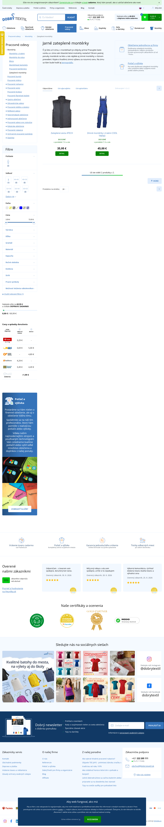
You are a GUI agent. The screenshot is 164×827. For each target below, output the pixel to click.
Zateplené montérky (17, 72)
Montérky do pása (17, 57)
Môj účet (158, 8)
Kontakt (91, 8)
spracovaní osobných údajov (132, 733)
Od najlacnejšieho (64, 88)
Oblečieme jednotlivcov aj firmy (143, 45)
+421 (96, 17)
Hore (155, 181)
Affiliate (45, 778)
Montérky (29, 36)
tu (79, 819)
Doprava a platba (22, 8)
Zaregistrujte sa (66, 2)
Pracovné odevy (14, 36)
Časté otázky (7, 8)
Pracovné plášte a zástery (18, 107)
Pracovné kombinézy (18, 69)
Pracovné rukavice (15, 130)
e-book (85, 2)
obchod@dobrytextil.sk (143, 766)
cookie (60, 809)
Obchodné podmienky (11, 762)
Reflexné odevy (13, 111)
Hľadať (71, 17)
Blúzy (11, 61)
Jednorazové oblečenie (17, 118)
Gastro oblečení (14, 99)
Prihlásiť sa (154, 725)
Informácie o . (126, 733)
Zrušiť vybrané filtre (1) (14, 294)
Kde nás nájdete (144, 774)
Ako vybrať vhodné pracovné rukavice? (98, 758)
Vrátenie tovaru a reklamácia (14, 770)
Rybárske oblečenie (15, 126)
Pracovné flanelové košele (18, 95)
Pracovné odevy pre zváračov (19, 122)
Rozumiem (92, 819)
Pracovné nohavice (15, 84)
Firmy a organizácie (57, 8)
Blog (82, 8)
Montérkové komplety (18, 65)
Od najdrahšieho (82, 88)
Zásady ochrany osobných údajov (16, 774)
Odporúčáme (47, 88)
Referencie (73, 8)
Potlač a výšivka (40, 8)
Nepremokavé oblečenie (17, 115)
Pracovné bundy (14, 76)
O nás (44, 758)
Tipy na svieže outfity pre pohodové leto (99, 785)
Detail (62, 153)
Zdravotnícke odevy (15, 103)
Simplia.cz (157, 821)
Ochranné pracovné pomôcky (20, 134)
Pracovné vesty (13, 88)
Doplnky (10, 137)
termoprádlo (67, 62)
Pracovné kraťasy (14, 92)
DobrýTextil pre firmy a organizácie (57, 770)
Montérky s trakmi (17, 53)
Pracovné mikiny (14, 80)
